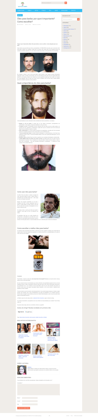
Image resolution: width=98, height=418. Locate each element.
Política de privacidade (78, 415)
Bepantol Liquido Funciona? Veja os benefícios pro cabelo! (53, 339)
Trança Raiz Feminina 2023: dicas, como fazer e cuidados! (23, 336)
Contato (73, 10)
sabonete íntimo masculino (38, 298)
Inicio (72, 415)
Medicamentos (66, 36)
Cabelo (29, 10)
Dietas (36, 10)
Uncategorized (66, 47)
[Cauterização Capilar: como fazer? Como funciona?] (38, 327)
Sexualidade (64, 10)
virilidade (45, 317)
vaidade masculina (39, 317)
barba (21, 317)
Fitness (44, 10)
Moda (65, 37)
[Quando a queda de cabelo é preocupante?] (38, 349)
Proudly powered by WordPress (21, 415)
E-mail (18, 401)
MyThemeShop (38, 415)
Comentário (19, 383)
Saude (56, 10)
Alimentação (21, 10)
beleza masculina (25, 317)
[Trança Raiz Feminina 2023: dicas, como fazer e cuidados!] (24, 328)
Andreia (29, 367)
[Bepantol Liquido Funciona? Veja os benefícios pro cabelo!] (53, 329)
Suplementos (66, 46)
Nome (18, 397)
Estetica (65, 32)
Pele (50, 10)
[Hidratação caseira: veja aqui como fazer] (53, 348)
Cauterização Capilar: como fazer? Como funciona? (38, 334)
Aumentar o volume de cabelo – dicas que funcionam (23, 357)
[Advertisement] (38, 34)
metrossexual (32, 317)
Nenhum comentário (37, 24)
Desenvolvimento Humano (69, 29)
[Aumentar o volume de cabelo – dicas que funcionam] (24, 349)
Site (18, 404)
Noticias (65, 39)
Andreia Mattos (20, 24)
